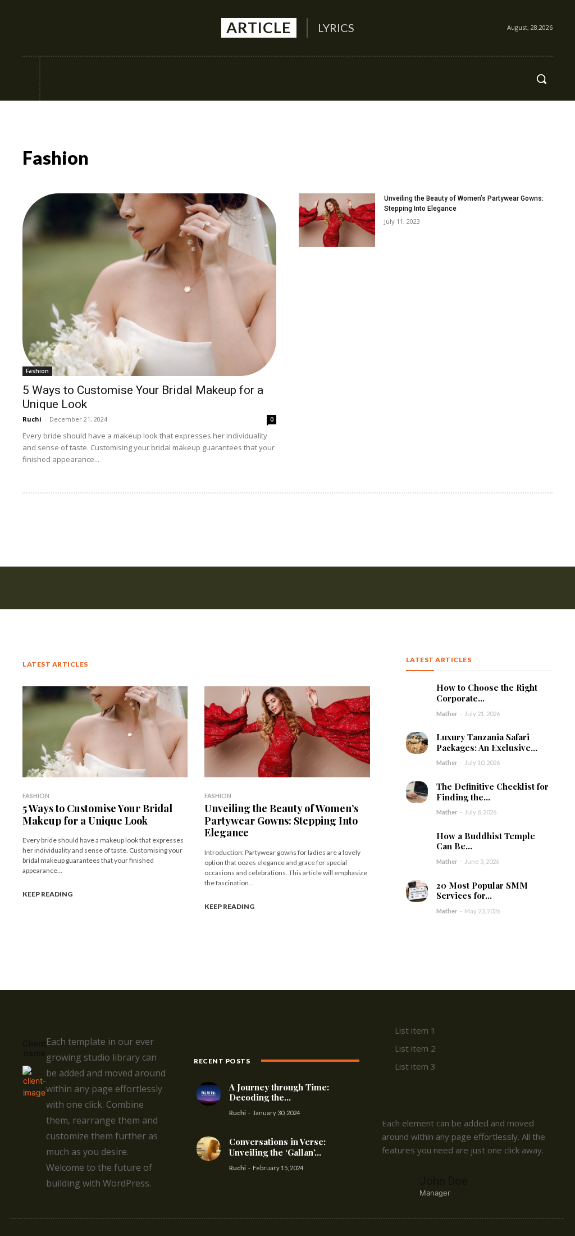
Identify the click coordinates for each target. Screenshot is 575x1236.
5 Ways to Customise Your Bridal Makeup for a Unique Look (97, 814)
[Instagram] (52, 28)
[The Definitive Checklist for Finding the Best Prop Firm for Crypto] (417, 792)
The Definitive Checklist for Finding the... (492, 792)
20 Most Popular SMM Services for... (482, 891)
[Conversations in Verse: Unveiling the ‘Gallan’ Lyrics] (209, 1149)
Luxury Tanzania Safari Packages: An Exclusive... (486, 742)
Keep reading (47, 894)
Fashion (37, 371)
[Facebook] (30, 28)
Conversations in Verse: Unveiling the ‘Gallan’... (277, 1147)
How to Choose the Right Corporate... (486, 693)
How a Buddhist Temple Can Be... (485, 841)
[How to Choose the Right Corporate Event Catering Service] (417, 693)
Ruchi (32, 419)
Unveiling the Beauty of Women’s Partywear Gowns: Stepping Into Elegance (281, 820)
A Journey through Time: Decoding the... (279, 1092)
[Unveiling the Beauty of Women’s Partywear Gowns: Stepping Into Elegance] (337, 220)
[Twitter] (74, 28)
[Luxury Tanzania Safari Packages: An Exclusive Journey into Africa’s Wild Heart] (417, 743)
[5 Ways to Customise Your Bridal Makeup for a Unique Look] (149, 284)
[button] (541, 78)
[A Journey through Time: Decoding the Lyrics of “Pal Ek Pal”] (209, 1094)
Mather (447, 713)
